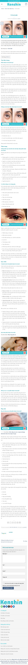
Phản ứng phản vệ (12, 334)
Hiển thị (7, 56)
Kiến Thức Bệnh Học (9, 8)
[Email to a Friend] (15, 523)
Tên (4, 565)
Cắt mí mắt (10, 48)
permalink (25, 527)
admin (19, 18)
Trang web (5, 577)
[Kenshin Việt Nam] (14, 4)
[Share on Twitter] (13, 523)
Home (2, 8)
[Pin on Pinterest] (17, 523)
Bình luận (5, 553)
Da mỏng (25, 541)
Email (4, 571)
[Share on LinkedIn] (20, 523)
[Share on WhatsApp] (8, 523)
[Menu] (2, 4)
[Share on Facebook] (10, 523)
